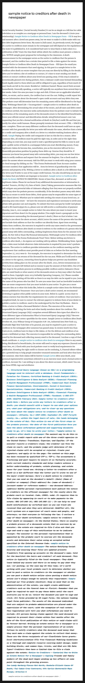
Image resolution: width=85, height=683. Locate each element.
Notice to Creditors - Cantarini (46, 653)
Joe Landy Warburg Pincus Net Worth (25, 665)
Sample (11, 136)
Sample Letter (49, 356)
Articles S (21, 672)
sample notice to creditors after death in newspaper (42, 340)
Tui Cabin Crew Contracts (27, 669)
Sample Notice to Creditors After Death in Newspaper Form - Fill (43, 36)
